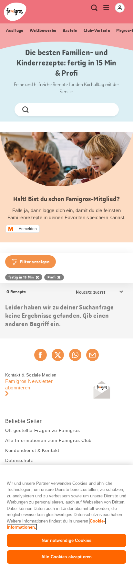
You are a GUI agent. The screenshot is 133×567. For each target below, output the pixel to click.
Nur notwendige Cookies (67, 540)
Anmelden (28, 229)
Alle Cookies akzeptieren (66, 556)
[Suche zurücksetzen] (108, 109)
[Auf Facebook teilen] (40, 355)
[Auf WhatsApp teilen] (75, 355)
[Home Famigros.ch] (15, 12)
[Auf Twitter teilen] (58, 355)
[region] (66, 516)
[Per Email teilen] (92, 355)
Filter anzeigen (34, 262)
